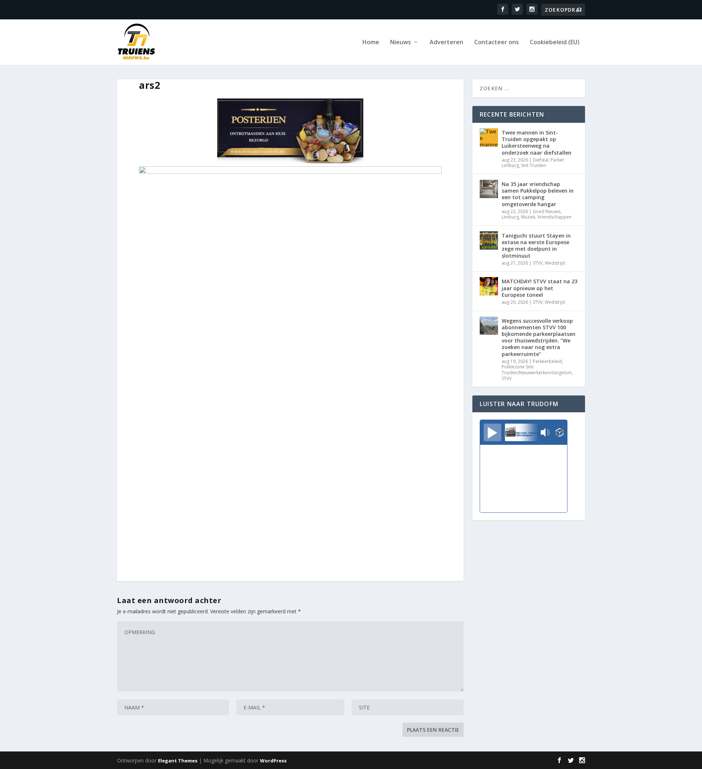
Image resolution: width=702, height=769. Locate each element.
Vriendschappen (554, 217)
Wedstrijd (555, 263)
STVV (538, 263)
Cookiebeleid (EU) (555, 42)
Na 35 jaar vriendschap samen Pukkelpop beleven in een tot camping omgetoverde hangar (538, 194)
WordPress (273, 760)
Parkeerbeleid (547, 361)
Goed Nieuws (547, 211)
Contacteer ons (496, 42)
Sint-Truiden (533, 165)
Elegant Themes (177, 760)
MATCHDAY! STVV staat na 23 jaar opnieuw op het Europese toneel (539, 288)
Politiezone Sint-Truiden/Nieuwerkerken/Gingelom (537, 370)
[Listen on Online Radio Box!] (559, 433)
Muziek (528, 217)
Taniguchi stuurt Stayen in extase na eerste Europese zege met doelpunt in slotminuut (536, 245)
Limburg (510, 217)
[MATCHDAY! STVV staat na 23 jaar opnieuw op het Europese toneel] (489, 286)
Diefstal (540, 160)
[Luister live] (492, 432)
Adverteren (446, 42)
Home (370, 42)
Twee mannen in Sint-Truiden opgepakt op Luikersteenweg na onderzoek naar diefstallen (536, 142)
